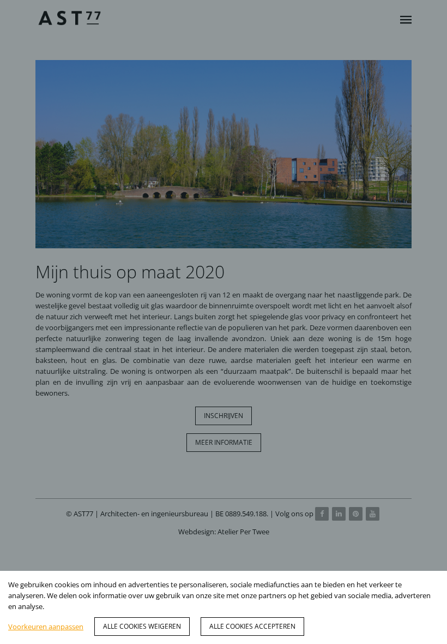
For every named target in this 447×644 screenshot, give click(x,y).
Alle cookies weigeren (142, 626)
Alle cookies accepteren (252, 626)
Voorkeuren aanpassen (45, 626)
